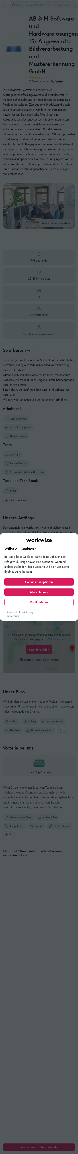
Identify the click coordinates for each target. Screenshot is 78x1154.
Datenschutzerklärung (19, 612)
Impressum (12, 616)
